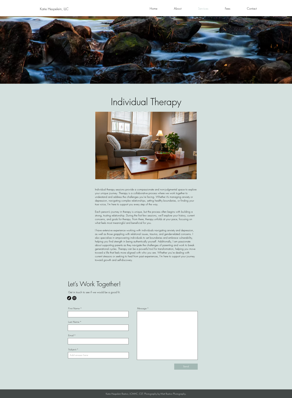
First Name (74, 308)
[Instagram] (74, 298)
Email (71, 335)
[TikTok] (69, 298)
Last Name (73, 322)
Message (142, 308)
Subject (72, 349)
